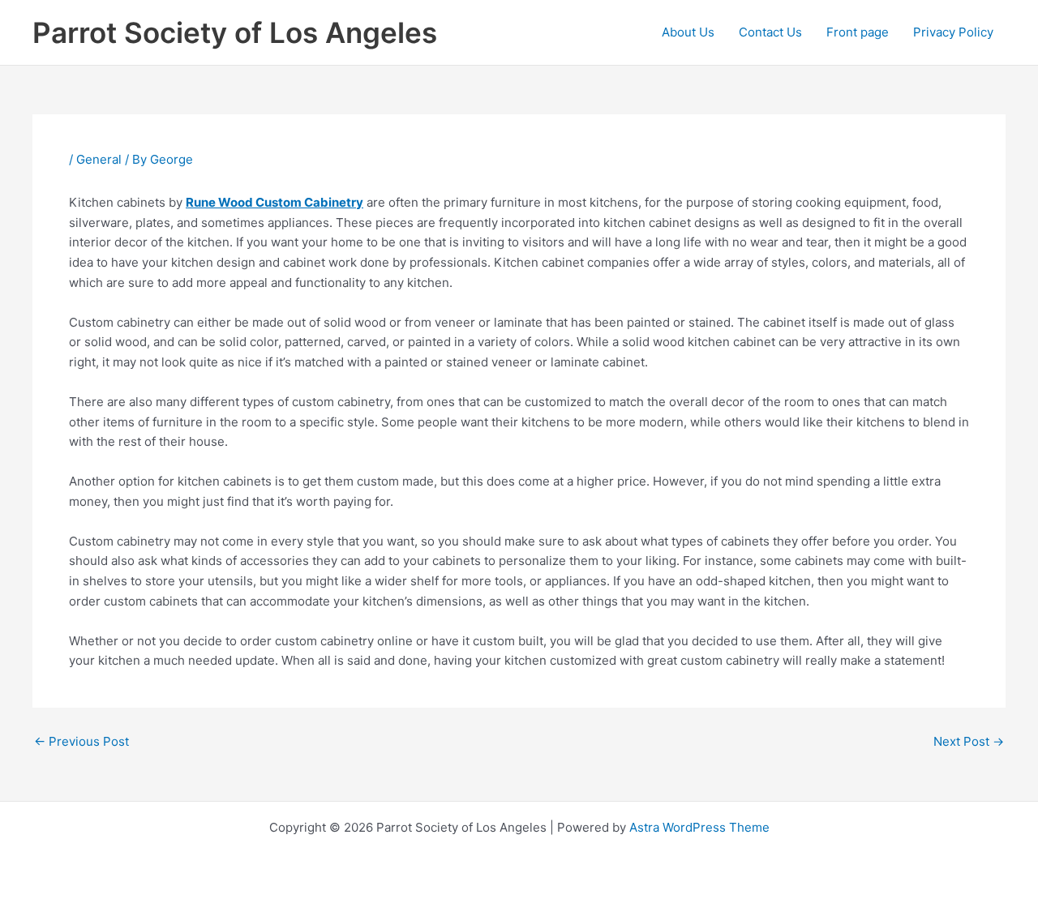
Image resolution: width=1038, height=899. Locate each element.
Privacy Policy (953, 32)
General (99, 159)
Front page (857, 32)
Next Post (968, 741)
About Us (688, 32)
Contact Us (770, 32)
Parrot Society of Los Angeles (234, 32)
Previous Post (81, 741)
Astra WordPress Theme (699, 827)
